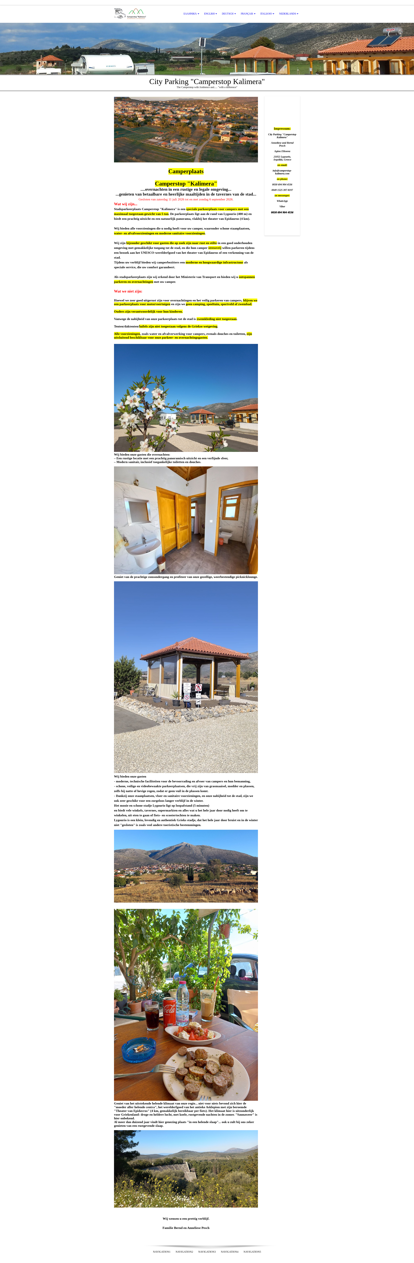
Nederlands (287, 13)
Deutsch (228, 13)
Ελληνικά (190, 13)
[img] (130, 14)
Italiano (266, 13)
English (209, 13)
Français (247, 13)
